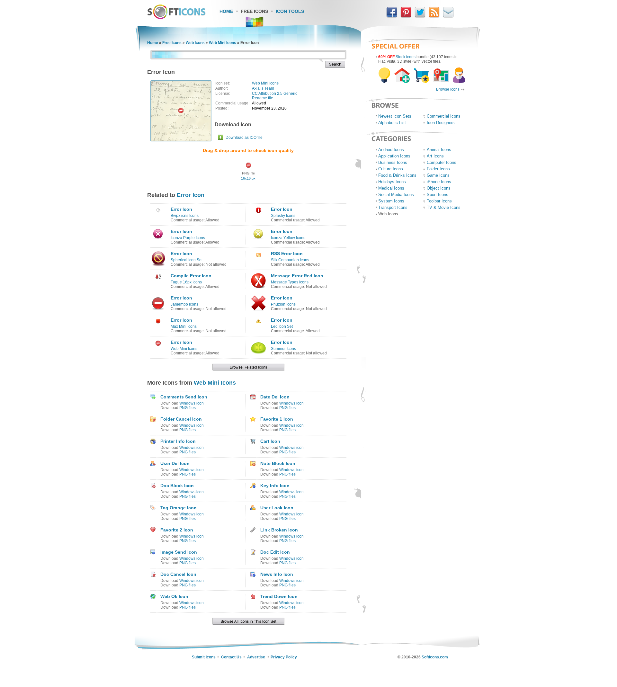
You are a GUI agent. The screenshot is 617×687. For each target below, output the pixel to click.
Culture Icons (390, 168)
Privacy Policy (284, 657)
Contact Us (231, 657)
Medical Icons (391, 188)
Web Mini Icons (222, 42)
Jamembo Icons (184, 304)
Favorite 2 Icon (176, 529)
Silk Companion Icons (290, 260)
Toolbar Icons (439, 201)
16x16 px (248, 178)
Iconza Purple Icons (188, 238)
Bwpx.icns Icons (185, 215)
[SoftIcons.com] (176, 17)
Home (226, 11)
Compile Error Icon (191, 275)
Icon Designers (441, 122)
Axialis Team (263, 88)
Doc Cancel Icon (178, 574)
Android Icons (391, 149)
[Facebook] (391, 16)
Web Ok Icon (174, 596)
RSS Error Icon (287, 253)
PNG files (187, 408)
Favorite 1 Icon (276, 419)
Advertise (256, 657)
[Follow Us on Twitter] (420, 16)
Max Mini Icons (184, 326)
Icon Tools (290, 11)
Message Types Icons (289, 282)
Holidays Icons (392, 181)
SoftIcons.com (435, 657)
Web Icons (195, 42)
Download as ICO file (244, 137)
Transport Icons (392, 207)
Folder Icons (438, 168)
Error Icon (190, 195)
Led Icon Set (282, 326)
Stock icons (406, 57)
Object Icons (439, 188)
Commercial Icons (444, 116)
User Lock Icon (276, 507)
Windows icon (191, 403)
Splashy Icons (283, 215)
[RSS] (434, 16)
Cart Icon (270, 441)
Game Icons (438, 175)
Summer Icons (283, 348)
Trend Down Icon (279, 596)
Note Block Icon (277, 463)
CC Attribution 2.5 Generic (274, 93)
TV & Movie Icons (444, 207)
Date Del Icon (275, 396)
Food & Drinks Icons (397, 175)
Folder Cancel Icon (181, 419)
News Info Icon (276, 574)
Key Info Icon (275, 485)
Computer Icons (441, 162)
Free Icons (254, 11)
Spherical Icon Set (186, 260)
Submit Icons (204, 657)
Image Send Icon (178, 552)
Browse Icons (448, 89)
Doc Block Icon (177, 485)
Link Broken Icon (279, 529)
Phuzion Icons (283, 304)
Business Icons (392, 162)
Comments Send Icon (183, 396)
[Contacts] (448, 16)
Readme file (262, 98)
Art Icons (435, 156)
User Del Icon (175, 463)
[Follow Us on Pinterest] (405, 16)
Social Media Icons (396, 194)
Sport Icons (437, 194)
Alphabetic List (392, 122)
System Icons (391, 201)
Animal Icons (439, 149)
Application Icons (394, 156)
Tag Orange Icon (178, 507)
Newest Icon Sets (394, 116)
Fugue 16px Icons (186, 282)
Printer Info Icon (178, 441)
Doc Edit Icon (275, 552)
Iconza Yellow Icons (288, 238)
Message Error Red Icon (297, 275)
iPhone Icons (439, 181)
